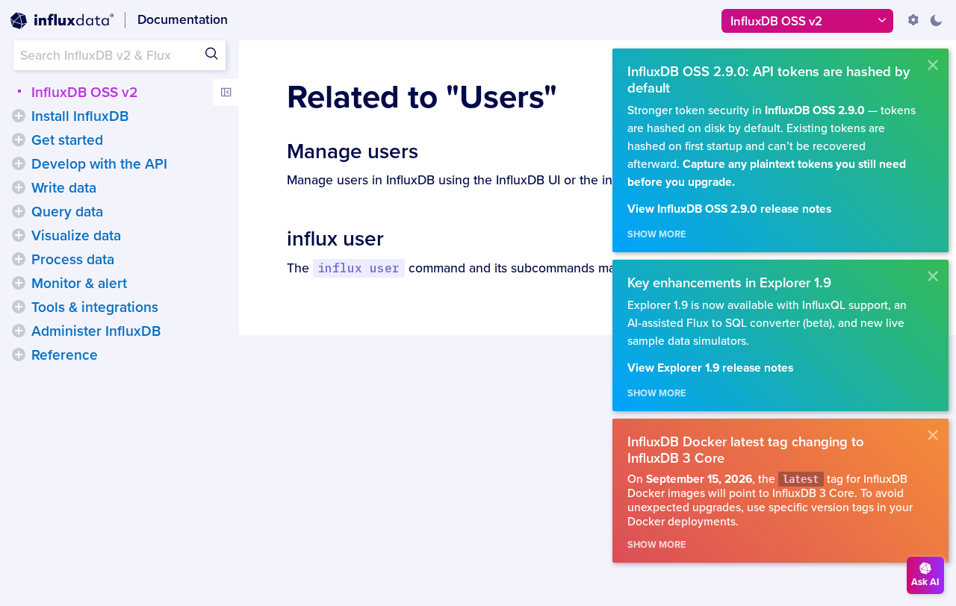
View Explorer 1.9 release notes (710, 368)
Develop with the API (99, 164)
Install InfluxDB (79, 116)
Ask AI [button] (925, 582)
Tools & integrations (94, 307)
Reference (64, 355)
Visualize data (76, 236)
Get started (67, 140)
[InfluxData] (62, 21)
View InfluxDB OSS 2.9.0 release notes (729, 209)
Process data (72, 260)
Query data (67, 212)
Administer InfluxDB (96, 331)
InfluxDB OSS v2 (84, 92)
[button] (18, 115)
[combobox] (119, 55)
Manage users (352, 151)
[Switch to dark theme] (936, 20)
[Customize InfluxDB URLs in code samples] (913, 20)
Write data (63, 188)
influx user (335, 239)
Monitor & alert (79, 284)
